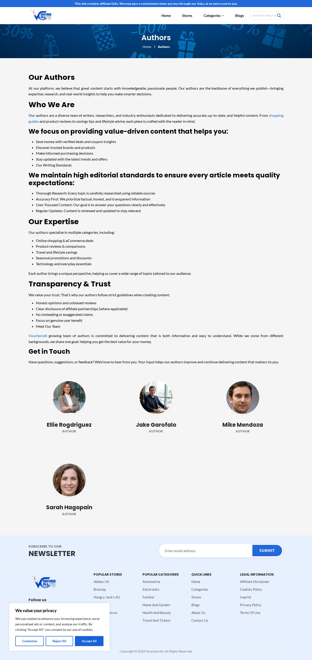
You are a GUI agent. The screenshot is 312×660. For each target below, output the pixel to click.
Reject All (59, 641)
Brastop (100, 589)
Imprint (245, 597)
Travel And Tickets (157, 620)
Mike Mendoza (242, 425)
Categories (212, 15)
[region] (59, 627)
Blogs (239, 15)
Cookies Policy (251, 589)
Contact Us (199, 620)
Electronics (151, 589)
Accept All (89, 641)
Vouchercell (38, 335)
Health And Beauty (157, 613)
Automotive (151, 581)
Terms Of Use (250, 613)
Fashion (148, 597)
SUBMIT (267, 550)
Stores (187, 15)
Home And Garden (156, 605)
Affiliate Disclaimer (254, 581)
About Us (198, 613)
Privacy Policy (250, 605)
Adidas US (101, 581)
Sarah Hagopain (69, 507)
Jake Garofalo (156, 425)
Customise (29, 641)
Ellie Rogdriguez (69, 425)
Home (166, 15)
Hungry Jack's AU (107, 597)
